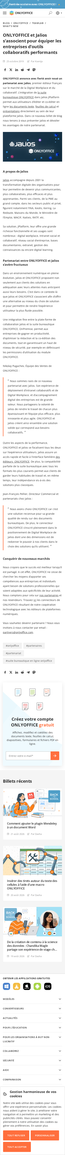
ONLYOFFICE (20, 23)
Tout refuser (16, 1135)
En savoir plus (39, 1125)
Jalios (6, 180)
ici (35, 600)
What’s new (10, 26)
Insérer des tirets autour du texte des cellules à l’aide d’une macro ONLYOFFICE (32, 884)
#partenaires (34, 645)
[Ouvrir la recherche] (50, 13)
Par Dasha (36, 834)
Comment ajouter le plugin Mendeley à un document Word (32, 825)
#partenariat (13, 653)
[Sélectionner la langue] (58, 13)
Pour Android (37, 986)
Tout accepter (17, 1147)
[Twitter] (11, 70)
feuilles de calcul (45, 106)
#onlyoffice (12, 645)
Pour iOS (47, 986)
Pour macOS (27, 986)
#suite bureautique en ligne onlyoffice (29, 660)
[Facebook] (5, 70)
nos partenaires (48, 595)
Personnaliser (45, 1135)
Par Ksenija (37, 61)
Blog (6, 23)
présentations (11, 111)
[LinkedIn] (16, 70)
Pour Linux (16, 986)
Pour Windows (6, 986)
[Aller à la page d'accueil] (20, 13)
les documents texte (22, 106)
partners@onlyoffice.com (18, 632)
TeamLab (38, 23)
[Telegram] (28, 70)
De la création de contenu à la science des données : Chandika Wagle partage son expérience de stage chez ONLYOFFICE (32, 946)
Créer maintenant (55, 755)
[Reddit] (22, 70)
